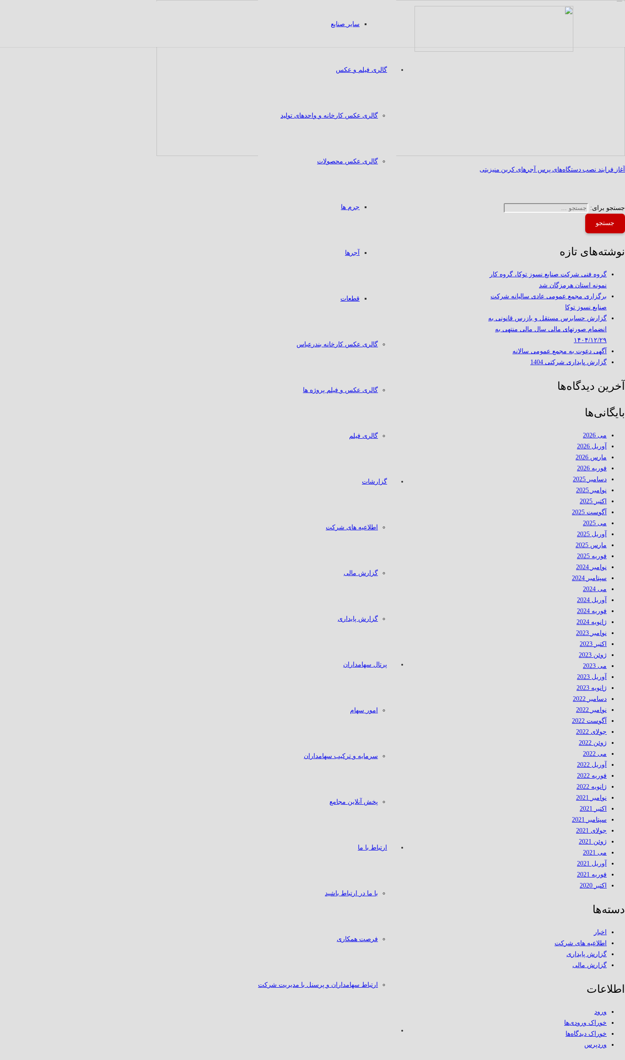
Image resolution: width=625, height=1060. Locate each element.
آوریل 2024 (592, 600)
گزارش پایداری (586, 954)
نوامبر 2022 (591, 709)
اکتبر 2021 (593, 808)
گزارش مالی (589, 965)
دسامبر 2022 (590, 698)
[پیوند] (494, 49)
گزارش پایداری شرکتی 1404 (568, 362)
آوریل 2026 (592, 446)
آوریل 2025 (592, 534)
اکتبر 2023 (593, 643)
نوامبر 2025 (591, 490)
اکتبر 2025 (593, 501)
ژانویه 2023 (592, 687)
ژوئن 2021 (593, 841)
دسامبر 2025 (590, 479)
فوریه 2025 (592, 556)
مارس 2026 (591, 457)
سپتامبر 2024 (589, 578)
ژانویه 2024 (592, 622)
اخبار (600, 932)
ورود (600, 1011)
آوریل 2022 (592, 764)
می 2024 (595, 589)
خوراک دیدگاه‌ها (586, 1033)
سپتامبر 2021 (589, 819)
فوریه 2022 (592, 775)
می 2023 (595, 665)
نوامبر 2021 (591, 797)
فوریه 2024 (592, 611)
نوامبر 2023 (591, 633)
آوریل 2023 (592, 676)
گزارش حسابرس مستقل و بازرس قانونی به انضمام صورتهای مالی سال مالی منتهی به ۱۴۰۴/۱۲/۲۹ (547, 329)
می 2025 (595, 523)
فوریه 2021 (592, 874)
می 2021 (595, 852)
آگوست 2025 (589, 512)
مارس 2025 (591, 545)
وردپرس (595, 1044)
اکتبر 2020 (593, 885)
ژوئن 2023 (593, 654)
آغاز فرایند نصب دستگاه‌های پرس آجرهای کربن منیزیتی (552, 169)
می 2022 (595, 753)
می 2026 (595, 435)
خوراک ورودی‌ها (585, 1022)
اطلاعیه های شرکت (581, 943)
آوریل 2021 (592, 863)
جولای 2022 (591, 731)
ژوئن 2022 (593, 742)
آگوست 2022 (589, 720)
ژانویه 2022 (592, 786)
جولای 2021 (591, 830)
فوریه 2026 (592, 468)
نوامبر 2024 (591, 567)
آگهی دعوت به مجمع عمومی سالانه (559, 351)
